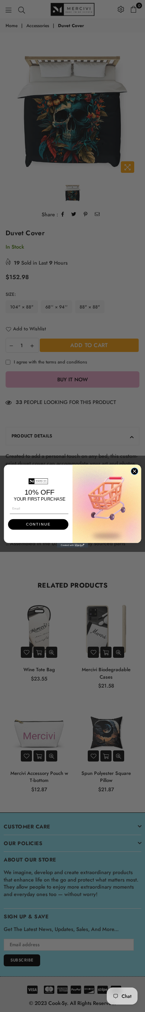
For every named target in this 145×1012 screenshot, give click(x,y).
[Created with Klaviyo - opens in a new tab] (72, 545)
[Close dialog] (134, 471)
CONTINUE (38, 524)
